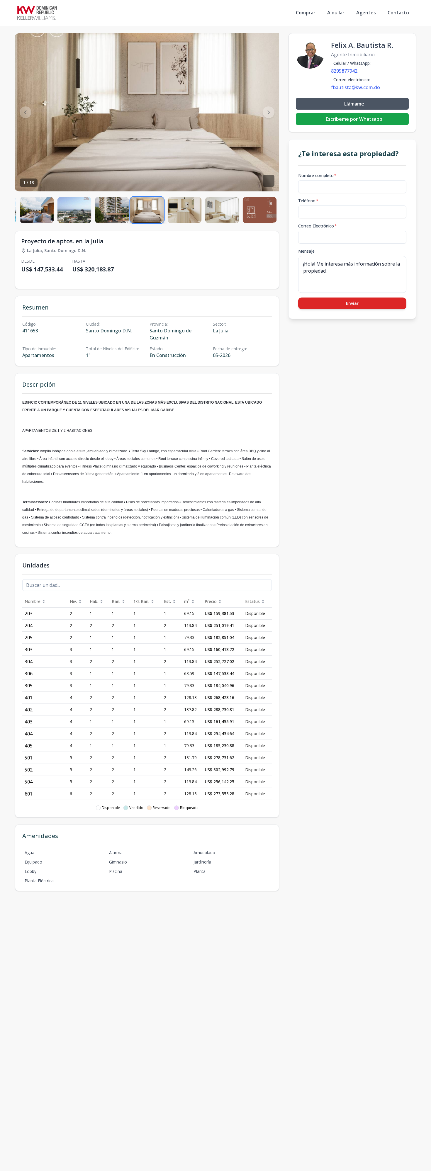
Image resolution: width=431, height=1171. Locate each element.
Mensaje (306, 251)
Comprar (305, 12)
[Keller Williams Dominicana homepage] (37, 13)
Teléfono (308, 200)
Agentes (366, 12)
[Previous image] (25, 112)
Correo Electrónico (317, 226)
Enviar (352, 303)
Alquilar (336, 12)
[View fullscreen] (268, 181)
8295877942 (344, 71)
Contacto (398, 12)
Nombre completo (317, 175)
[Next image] (268, 112)
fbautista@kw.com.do (355, 87)
